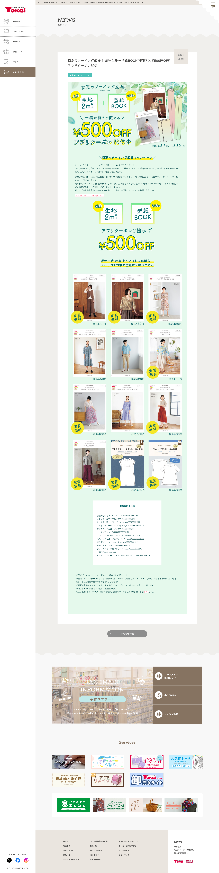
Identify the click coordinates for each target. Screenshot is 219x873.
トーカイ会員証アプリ (127, 846)
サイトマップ (124, 855)
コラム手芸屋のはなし (99, 841)
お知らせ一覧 (127, 633)
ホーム (65, 841)
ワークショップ (19, 31)
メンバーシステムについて (129, 841)
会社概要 (177, 847)
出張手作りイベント (98, 855)
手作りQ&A (170, 695)
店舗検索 (16, 42)
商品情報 (16, 21)
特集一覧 (93, 846)
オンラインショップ (71, 859)
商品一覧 (66, 855)
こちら (146, 592)
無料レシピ (17, 52)
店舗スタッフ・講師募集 (184, 850)
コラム (16, 62)
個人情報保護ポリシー (183, 853)
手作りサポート (96, 850)
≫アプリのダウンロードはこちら (89, 195)
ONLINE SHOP (19, 72)
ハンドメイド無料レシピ (171, 676)
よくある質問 (124, 850)
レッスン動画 (171, 714)
